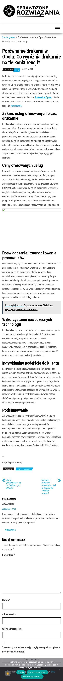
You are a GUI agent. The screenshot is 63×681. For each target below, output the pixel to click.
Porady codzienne (24, 469)
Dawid (30, 69)
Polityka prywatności (32, 676)
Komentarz (8, 555)
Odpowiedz (10, 529)
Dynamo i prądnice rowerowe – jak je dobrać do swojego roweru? (48, 487)
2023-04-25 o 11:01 (9, 509)
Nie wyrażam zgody (37, 672)
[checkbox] (8, 673)
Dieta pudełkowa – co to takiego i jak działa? (13, 484)
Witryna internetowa (12, 628)
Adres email (9, 614)
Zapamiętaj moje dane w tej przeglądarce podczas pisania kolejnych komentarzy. (31, 649)
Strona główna (8, 37)
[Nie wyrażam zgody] (59, 669)
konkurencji (16, 105)
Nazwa (6, 600)
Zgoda (21, 672)
